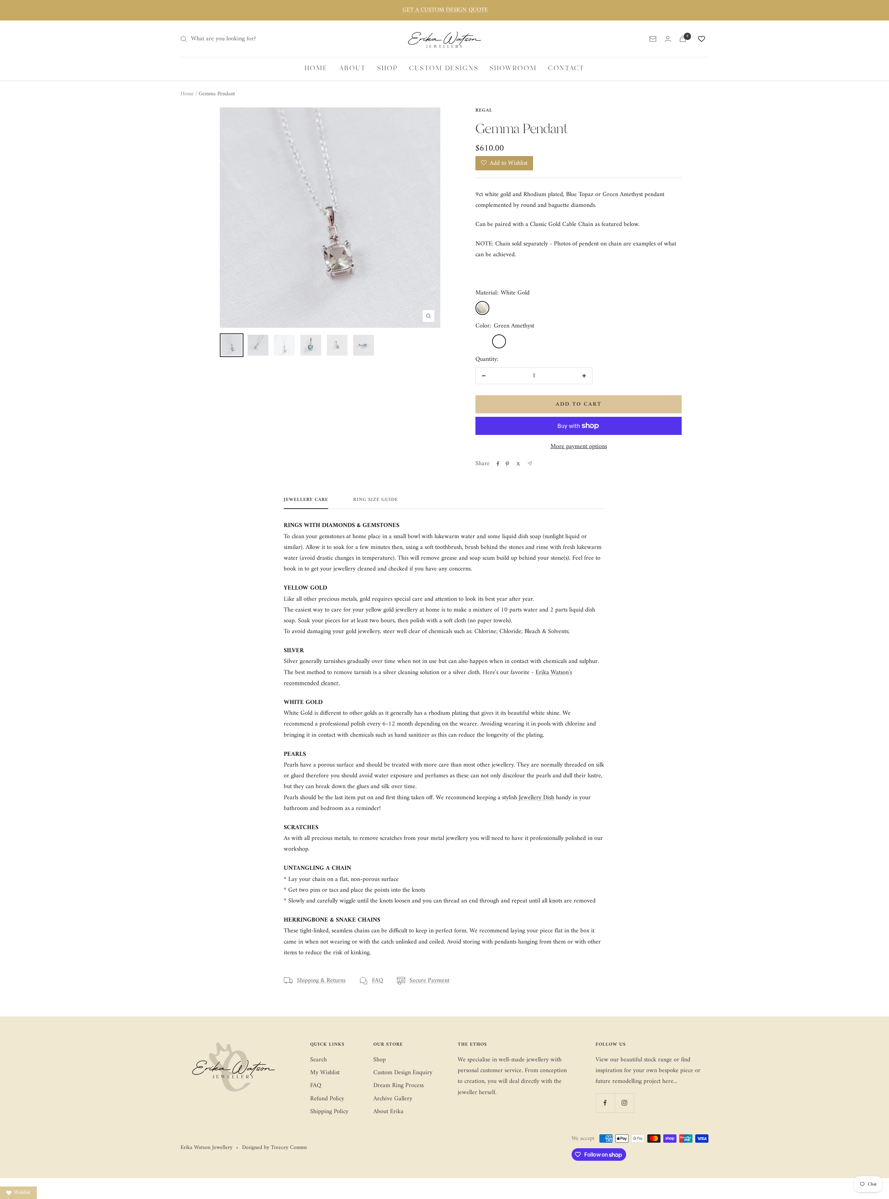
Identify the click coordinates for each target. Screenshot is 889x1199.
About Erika (388, 1111)
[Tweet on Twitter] (518, 463)
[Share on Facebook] (498, 463)
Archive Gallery (392, 1098)
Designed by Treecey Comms (274, 1147)
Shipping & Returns (321, 980)
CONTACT (566, 68)
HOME (316, 68)
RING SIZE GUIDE (375, 500)
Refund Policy (327, 1098)
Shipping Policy (329, 1111)
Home (187, 94)
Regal (483, 110)
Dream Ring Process (398, 1085)
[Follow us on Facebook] (605, 1102)
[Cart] (682, 38)
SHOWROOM (513, 68)
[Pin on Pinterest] (507, 463)
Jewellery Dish (536, 797)
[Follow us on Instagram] (624, 1102)
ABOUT (352, 68)
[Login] (668, 39)
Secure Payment (429, 980)
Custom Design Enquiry (402, 1072)
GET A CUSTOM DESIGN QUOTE (445, 10)
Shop (379, 1059)
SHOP (387, 68)
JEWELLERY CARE (306, 500)
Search (318, 1059)
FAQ (377, 980)
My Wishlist (325, 1072)
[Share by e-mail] (529, 463)
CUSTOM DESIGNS (444, 68)
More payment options (578, 446)
